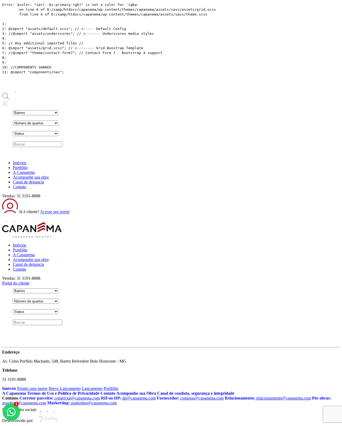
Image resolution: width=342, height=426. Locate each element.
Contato (19, 187)
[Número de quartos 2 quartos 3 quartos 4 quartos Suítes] (35, 123)
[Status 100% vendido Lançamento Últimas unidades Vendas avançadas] (35, 133)
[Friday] (47, 420)
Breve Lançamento (65, 388)
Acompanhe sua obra (31, 177)
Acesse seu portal (54, 212)
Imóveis (19, 162)
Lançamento (92, 388)
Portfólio (20, 167)
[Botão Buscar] (5, 98)
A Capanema (24, 172)
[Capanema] (32, 236)
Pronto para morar (32, 388)
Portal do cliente (15, 283)
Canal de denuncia (28, 182)
